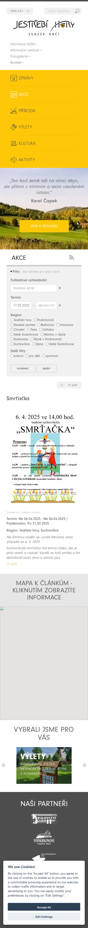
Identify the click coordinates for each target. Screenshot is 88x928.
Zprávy (26, 78)
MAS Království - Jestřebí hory (20, 11)
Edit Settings (44, 916)
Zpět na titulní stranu (44, 27)
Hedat (77, 11)
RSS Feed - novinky (72, 257)
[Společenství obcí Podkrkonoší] (44, 836)
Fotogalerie (19, 56)
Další (84, 765)
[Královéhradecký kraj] (44, 856)
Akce (24, 94)
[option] (44, 765)
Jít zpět (72, 385)
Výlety (25, 127)
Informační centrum (24, 50)
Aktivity (27, 159)
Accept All (44, 907)
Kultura (27, 143)
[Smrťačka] (44, 509)
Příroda (27, 110)
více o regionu (44, 226)
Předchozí (3, 765)
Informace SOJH (22, 44)
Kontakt (15, 62)
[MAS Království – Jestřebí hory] (44, 816)
